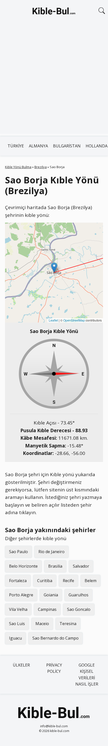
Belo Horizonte (23, 566)
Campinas (47, 609)
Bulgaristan (67, 146)
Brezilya (40, 167)
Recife (68, 580)
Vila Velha (18, 609)
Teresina (68, 623)
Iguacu (15, 638)
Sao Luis (17, 623)
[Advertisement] (54, 80)
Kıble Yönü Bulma (18, 167)
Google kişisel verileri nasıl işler (86, 674)
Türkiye (16, 146)
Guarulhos (78, 595)
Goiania (51, 595)
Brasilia (55, 566)
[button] (54, 267)
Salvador (81, 566)
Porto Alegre (21, 595)
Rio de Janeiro (51, 551)
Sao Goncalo (78, 609)
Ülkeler (21, 665)
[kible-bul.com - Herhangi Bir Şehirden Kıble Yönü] (54, 12)
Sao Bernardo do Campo (55, 638)
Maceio (42, 623)
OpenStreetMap (74, 320)
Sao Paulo (18, 551)
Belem (90, 580)
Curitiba (44, 580)
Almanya (38, 146)
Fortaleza (18, 580)
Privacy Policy (54, 668)
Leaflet (53, 320)
